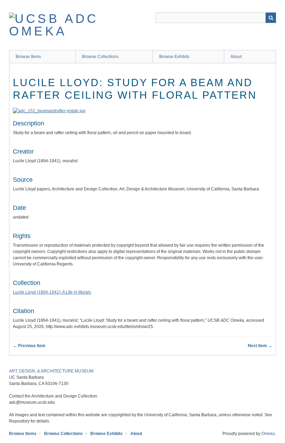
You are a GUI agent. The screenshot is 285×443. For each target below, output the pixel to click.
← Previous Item (29, 345)
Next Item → (260, 345)
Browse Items (28, 56)
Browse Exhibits (174, 56)
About (236, 56)
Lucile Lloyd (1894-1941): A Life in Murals (52, 292)
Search (271, 18)
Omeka (268, 433)
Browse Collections (100, 56)
